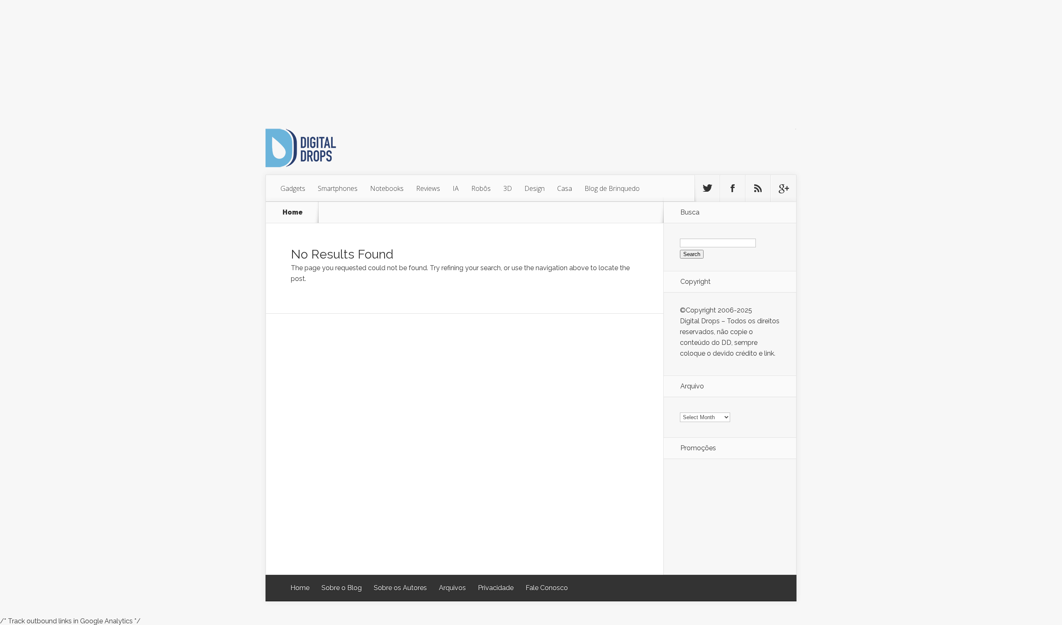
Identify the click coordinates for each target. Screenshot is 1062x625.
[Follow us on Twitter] (707, 188)
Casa (564, 188)
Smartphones (338, 188)
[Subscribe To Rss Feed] (757, 188)
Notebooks (387, 188)
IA (456, 188)
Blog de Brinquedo (612, 188)
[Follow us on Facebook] (732, 188)
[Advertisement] (249, 58)
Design (534, 188)
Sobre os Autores (400, 588)
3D (507, 188)
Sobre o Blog (342, 588)
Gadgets (292, 188)
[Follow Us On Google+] (783, 188)
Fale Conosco (547, 588)
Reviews (428, 188)
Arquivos (452, 588)
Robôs (481, 188)
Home (293, 212)
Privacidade (496, 588)
